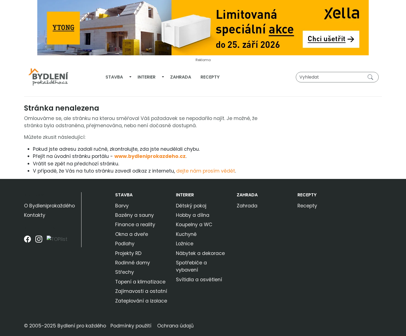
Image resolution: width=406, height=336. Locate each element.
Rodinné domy (132, 262)
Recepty (210, 77)
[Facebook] (27, 241)
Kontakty (34, 215)
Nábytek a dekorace (200, 253)
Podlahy (125, 243)
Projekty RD (128, 253)
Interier (146, 77)
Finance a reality (135, 224)
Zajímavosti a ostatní (141, 291)
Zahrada (180, 77)
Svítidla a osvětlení (199, 279)
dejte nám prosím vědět (205, 171)
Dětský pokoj (191, 205)
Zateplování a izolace (141, 301)
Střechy (124, 272)
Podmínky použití (130, 325)
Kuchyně (186, 234)
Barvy (122, 205)
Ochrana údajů (175, 325)
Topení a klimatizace (140, 281)
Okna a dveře (131, 234)
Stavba (114, 77)
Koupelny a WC (194, 224)
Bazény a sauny (134, 215)
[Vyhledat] (371, 77)
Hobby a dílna (192, 215)
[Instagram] (38, 241)
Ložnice (184, 243)
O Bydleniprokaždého (49, 205)
